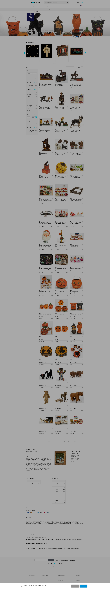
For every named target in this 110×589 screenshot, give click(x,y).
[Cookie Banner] (55, 586)
